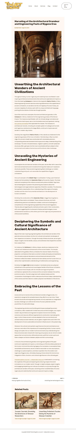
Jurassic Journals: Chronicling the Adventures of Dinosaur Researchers (25, 414)
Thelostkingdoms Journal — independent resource (29, 359)
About (36, 6)
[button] (67, 6)
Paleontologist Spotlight (21, 418)
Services (42, 6)
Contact (55, 6)
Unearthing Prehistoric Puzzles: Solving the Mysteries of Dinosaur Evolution (49, 414)
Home (30, 6)
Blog (49, 6)
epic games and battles (21, 123)
